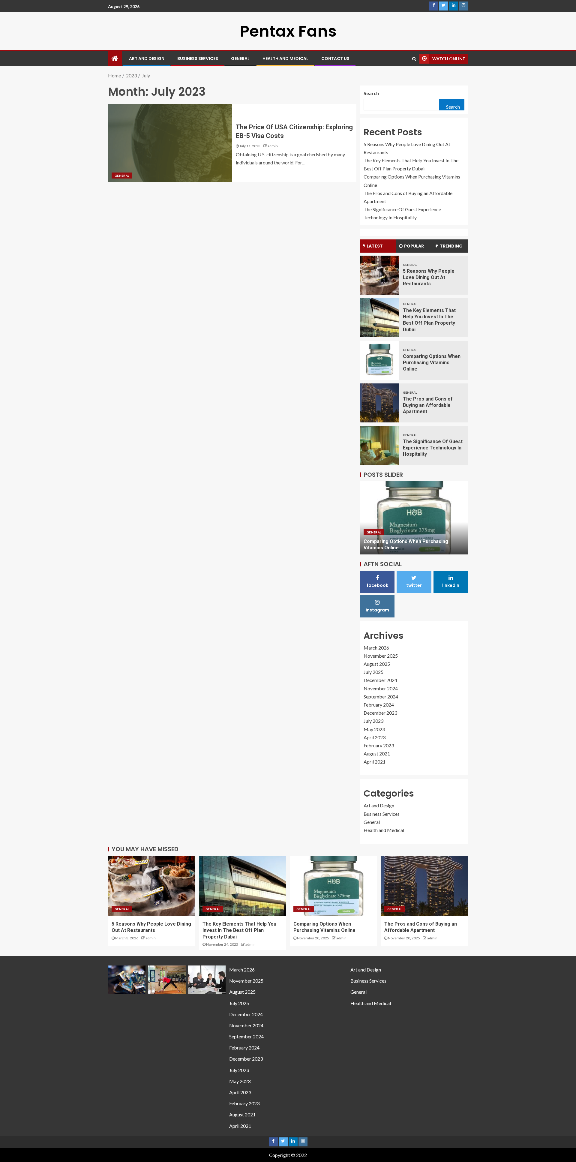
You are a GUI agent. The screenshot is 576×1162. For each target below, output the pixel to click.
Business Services (197, 59)
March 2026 (376, 647)
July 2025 (373, 672)
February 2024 (379, 704)
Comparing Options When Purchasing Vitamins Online (431, 362)
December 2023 (380, 713)
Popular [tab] (414, 246)
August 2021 (377, 753)
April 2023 (375, 737)
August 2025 (377, 664)
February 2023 (379, 745)
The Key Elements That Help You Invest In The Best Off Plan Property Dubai (239, 930)
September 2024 (381, 696)
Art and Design (146, 59)
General (240, 59)
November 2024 (381, 688)
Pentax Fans (288, 31)
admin (273, 146)
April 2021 (375, 761)
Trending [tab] (451, 246)
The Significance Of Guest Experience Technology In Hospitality (433, 448)
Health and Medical (285, 59)
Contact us (335, 59)
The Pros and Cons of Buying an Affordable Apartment (428, 405)
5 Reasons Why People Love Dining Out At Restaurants (428, 277)
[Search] (414, 59)
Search (371, 93)
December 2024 (380, 680)
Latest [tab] (375, 246)
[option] (414, 517)
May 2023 (374, 729)
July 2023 (373, 721)
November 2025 (381, 656)
